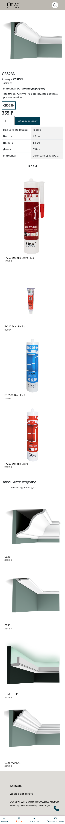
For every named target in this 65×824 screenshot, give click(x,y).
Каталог (4, 821)
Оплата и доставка (55, 821)
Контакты (16, 786)
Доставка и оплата (21, 793)
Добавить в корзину (28, 120)
